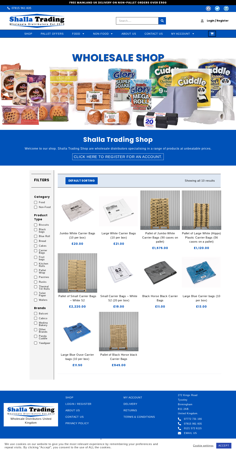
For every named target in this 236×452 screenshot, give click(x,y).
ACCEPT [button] (223, 445)
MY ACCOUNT (180, 33)
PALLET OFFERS (52, 33)
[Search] (162, 20)
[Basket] (212, 34)
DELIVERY (130, 403)
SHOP (28, 33)
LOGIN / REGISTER (78, 403)
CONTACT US (154, 33)
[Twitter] (217, 8)
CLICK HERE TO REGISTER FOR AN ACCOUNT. (118, 157)
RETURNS (130, 410)
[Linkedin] (226, 8)
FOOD (76, 33)
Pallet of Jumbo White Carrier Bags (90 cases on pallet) (160, 237)
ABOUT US (129, 33)
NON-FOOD (101, 33)
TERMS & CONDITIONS (139, 416)
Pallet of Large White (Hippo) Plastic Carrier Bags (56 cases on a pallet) (201, 237)
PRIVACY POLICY (77, 423)
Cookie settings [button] (203, 445)
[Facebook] (208, 8)
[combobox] (137, 20)
